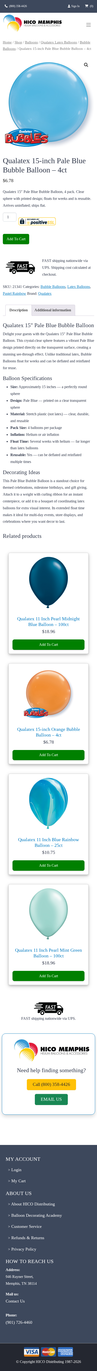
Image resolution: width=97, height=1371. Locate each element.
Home (7, 42)
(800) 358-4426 (18, 6)
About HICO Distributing (32, 1204)
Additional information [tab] (52, 310)
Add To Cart (16, 239)
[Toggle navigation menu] (88, 25)
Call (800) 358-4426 (51, 1084)
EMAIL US (51, 1099)
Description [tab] (18, 310)
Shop (18, 42)
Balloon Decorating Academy (36, 1215)
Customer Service (26, 1226)
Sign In (75, 6)
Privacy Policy (23, 1249)
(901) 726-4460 (19, 1322)
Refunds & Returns (27, 1237)
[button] (86, 65)
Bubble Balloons (52, 287)
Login (15, 1169)
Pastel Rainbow (14, 293)
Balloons (31, 42)
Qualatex (45, 293)
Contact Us (15, 1301)
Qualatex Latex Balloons (59, 42)
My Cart (18, 1180)
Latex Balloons (78, 287)
